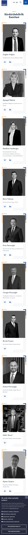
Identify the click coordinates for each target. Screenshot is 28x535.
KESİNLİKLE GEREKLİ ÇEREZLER (11, 511)
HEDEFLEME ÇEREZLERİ (9, 516)
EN (17, 2)
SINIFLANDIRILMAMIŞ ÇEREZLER (11, 521)
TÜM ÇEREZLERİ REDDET (14, 531)
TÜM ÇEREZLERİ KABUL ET (14, 526)
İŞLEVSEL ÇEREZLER (8, 519)
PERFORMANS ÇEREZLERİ (9, 514)
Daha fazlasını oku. (14, 508)
